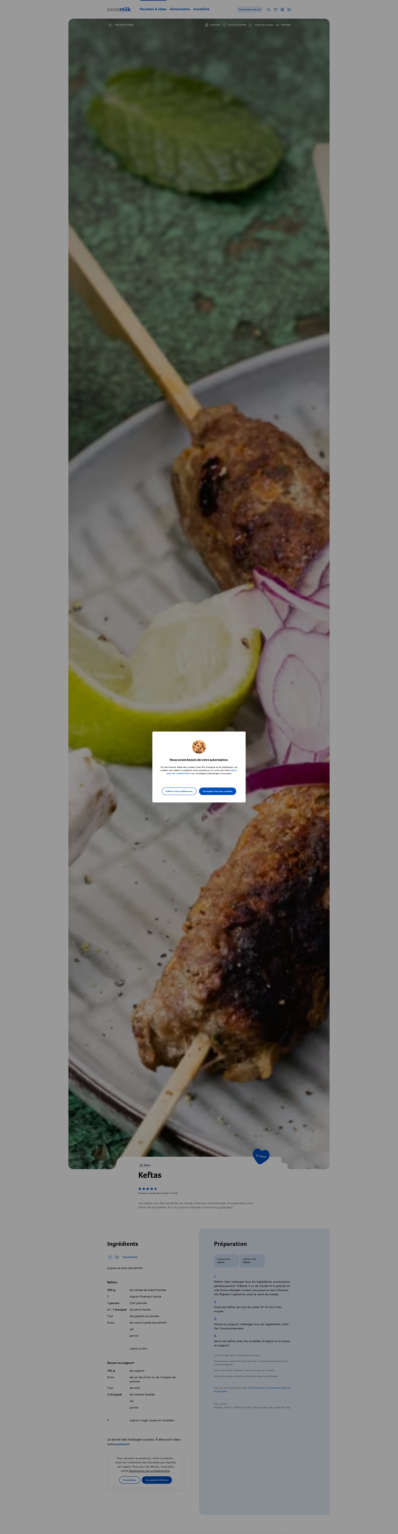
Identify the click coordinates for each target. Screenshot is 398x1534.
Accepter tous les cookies (217, 791)
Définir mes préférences (179, 791)
